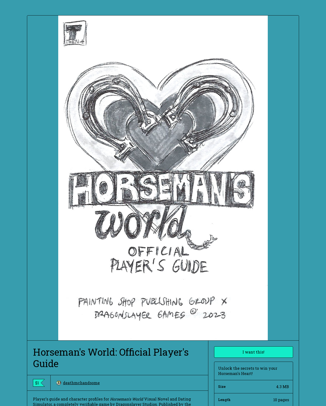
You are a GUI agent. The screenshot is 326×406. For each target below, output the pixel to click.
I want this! (253, 351)
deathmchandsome (81, 382)
